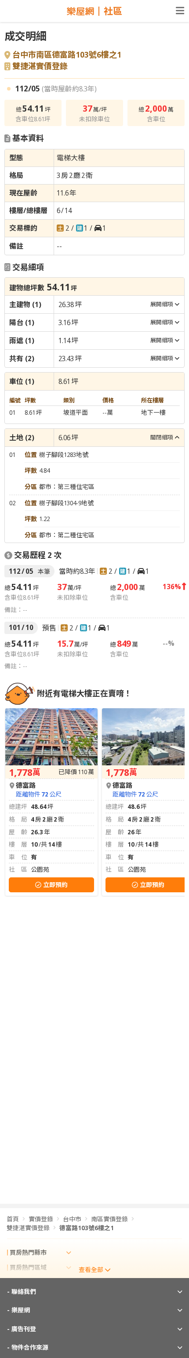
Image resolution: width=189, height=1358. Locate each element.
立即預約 (55, 884)
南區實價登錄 (109, 1219)
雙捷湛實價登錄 (40, 66)
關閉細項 (161, 437)
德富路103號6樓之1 (86, 1228)
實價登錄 (41, 1219)
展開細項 (161, 304)
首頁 (13, 1219)
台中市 (72, 1219)
